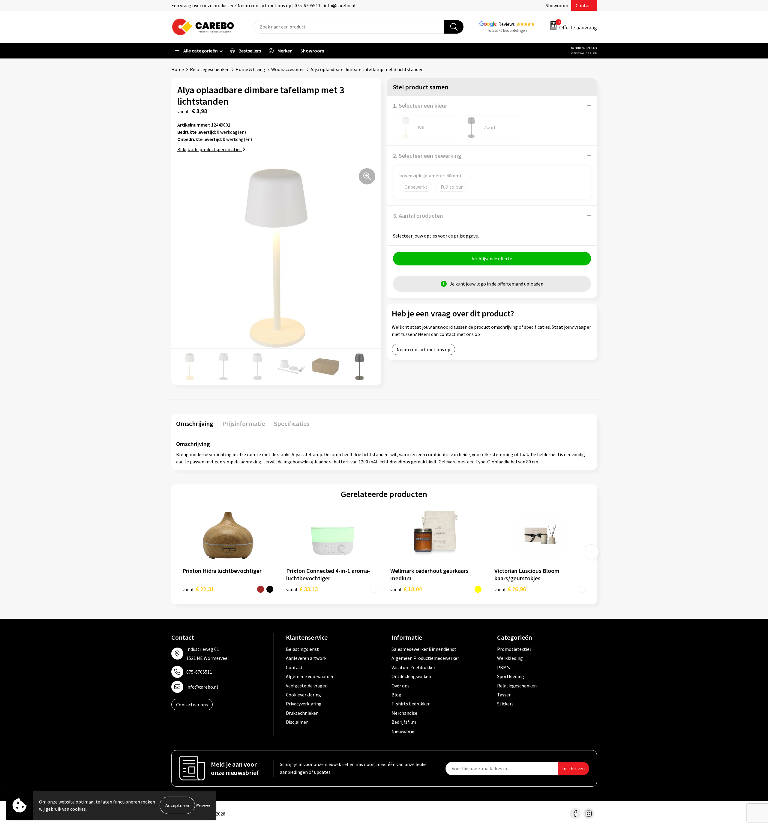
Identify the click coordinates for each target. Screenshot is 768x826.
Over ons (401, 686)
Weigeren (203, 805)
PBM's (503, 667)
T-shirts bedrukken (411, 704)
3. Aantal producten (418, 215)
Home (177, 69)
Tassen (504, 695)
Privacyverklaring (304, 704)
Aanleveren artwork (306, 658)
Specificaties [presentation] (291, 423)
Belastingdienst (302, 649)
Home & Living (250, 69)
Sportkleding (510, 676)
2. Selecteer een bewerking (427, 155)
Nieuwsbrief (404, 731)
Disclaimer (297, 722)
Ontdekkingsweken (411, 676)
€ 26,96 (510, 589)
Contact (584, 5)
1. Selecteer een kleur (420, 105)
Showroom (557, 5)
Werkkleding (510, 658)
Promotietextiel (514, 649)
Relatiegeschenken (210, 69)
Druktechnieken (302, 713)
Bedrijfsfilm (404, 722)
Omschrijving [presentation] (194, 423)
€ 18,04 (406, 589)
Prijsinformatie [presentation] (243, 423)
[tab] (194, 425)
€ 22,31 (198, 589)
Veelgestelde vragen (307, 686)
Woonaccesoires (287, 69)
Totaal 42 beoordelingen (507, 30)
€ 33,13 (302, 589)
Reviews (506, 24)
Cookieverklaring (303, 695)
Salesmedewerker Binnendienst (424, 649)
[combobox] (349, 27)
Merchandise (404, 713)
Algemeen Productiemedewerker (425, 658)
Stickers (505, 704)
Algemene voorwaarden (310, 676)
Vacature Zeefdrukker (413, 667)
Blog (396, 695)
